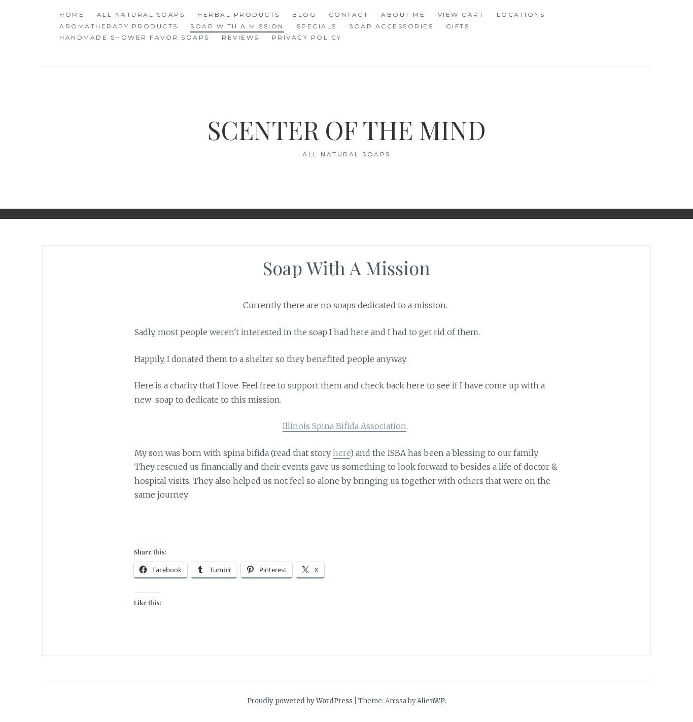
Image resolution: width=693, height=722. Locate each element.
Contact (349, 14)
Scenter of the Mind (346, 130)
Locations (521, 14)
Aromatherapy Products (118, 26)
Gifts (458, 26)
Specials (317, 26)
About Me (403, 14)
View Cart (461, 14)
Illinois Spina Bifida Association (344, 426)
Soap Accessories (391, 26)
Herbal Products (238, 14)
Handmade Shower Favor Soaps (134, 37)
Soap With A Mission (237, 26)
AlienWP (431, 701)
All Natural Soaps (141, 14)
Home (71, 14)
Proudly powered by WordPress (300, 701)
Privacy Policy (307, 37)
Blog (304, 14)
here (341, 453)
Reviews (240, 37)
